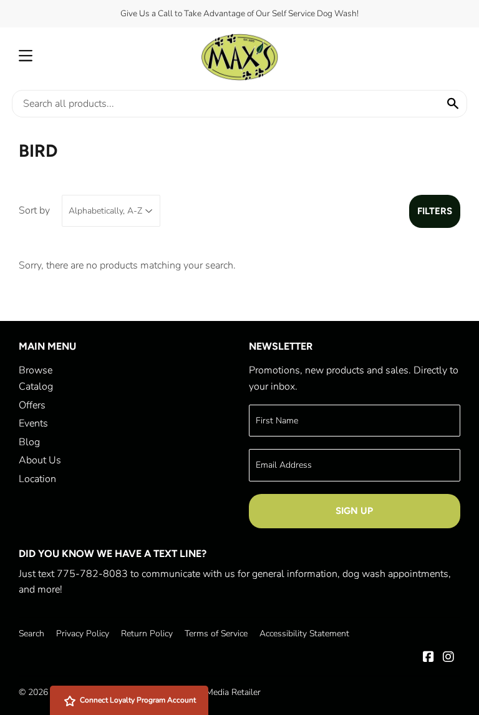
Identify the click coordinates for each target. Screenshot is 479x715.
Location (37, 479)
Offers (32, 405)
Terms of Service (216, 633)
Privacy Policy (82, 633)
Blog (29, 442)
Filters (434, 211)
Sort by (34, 210)
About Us (40, 460)
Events (33, 423)
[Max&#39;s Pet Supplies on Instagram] (448, 658)
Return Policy (147, 633)
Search (31, 633)
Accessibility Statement (304, 633)
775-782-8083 (92, 574)
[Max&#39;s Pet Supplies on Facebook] (428, 658)
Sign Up (354, 510)
